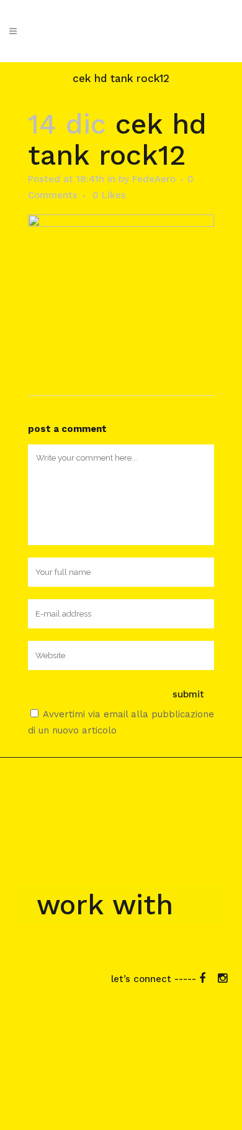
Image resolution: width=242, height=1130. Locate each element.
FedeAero (154, 179)
